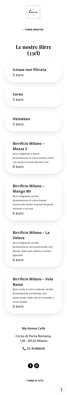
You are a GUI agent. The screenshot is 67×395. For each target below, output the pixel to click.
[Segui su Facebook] (30, 365)
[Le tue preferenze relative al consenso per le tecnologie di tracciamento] (62, 390)
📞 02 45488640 (33, 348)
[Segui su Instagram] (36, 365)
